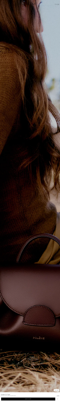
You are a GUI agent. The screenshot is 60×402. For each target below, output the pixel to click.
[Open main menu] (2, 3)
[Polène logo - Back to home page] (30, 3)
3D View (56, 390)
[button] (57, 399)
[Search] (4, 4)
